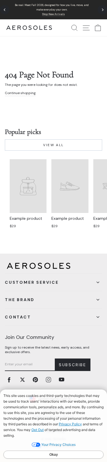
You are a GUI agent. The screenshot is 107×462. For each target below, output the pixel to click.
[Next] (102, 9)
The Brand (20, 299)
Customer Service (32, 282)
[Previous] (4, 9)
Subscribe (72, 364)
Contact (18, 317)
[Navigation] (53, 9)
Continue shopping (20, 93)
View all (53, 145)
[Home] (29, 27)
